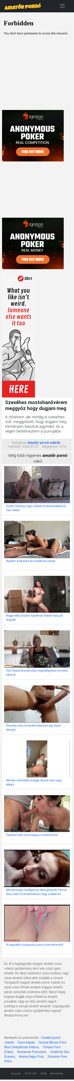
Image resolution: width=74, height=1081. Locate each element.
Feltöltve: (14, 447)
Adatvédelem (56, 1073)
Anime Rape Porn (31, 1057)
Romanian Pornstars (31, 1052)
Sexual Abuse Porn (52, 1042)
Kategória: (19, 443)
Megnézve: (50, 447)
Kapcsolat (16, 1073)
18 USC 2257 (30, 1073)
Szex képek (26, 1042)
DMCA (43, 1073)
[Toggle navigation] (62, 6)
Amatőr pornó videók (43, 443)
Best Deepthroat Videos (21, 1047)
